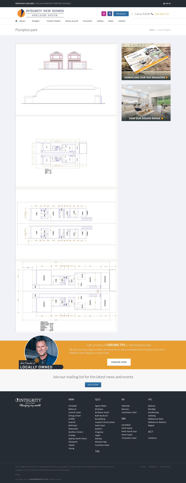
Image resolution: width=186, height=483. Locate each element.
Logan (97, 435)
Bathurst (72, 409)
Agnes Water (101, 405)
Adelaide (126, 405)
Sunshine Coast (102, 445)
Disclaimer (153, 466)
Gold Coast (100, 425)
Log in (168, 3)
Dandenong (153, 412)
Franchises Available (24, 3)
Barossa (125, 409)
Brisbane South (102, 412)
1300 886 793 (161, 13)
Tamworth (72, 441)
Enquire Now (118, 362)
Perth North (127, 428)
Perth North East (129, 431)
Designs (36, 21)
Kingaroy (99, 432)
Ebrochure (121, 13)
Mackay (98, 438)
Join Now (93, 384)
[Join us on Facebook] (109, 13)
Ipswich (98, 428)
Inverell (71, 422)
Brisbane (99, 409)
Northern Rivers (75, 432)
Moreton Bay (101, 441)
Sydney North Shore (77, 438)
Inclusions (87, 21)
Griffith (71, 419)
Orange (71, 435)
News (110, 21)
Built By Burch (101, 415)
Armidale (72, 405)
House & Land (71, 21)
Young (71, 448)
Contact (121, 21)
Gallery (100, 21)
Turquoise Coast (129, 438)
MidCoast (72, 425)
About (23, 21)
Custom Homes (53, 21)
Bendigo (152, 409)
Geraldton (126, 425)
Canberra (152, 438)
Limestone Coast (129, 412)
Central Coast (74, 412)
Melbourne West (155, 419)
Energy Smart (74, 415)
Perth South (127, 434)
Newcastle (73, 428)
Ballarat (151, 405)
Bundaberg (100, 419)
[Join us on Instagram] (103, 13)
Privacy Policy (165, 466)
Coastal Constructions (105, 422)
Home (151, 30)
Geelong (152, 415)
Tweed (71, 445)
